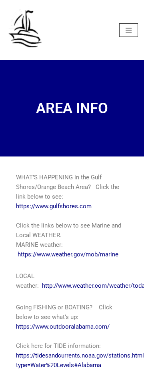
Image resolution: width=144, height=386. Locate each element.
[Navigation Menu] (128, 30)
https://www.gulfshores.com (54, 206)
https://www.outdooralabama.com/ (63, 326)
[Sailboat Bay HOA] (26, 30)
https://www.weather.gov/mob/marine (68, 254)
